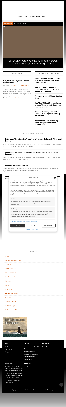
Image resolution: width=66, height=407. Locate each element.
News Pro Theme (26, 390)
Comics (19, 23)
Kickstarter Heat (10, 277)
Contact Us (8, 347)
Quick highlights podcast (31, 354)
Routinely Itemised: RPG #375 (16, 165)
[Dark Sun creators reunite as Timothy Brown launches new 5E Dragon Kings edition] (33, 42)
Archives (7, 256)
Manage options (48, 225)
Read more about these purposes (30, 221)
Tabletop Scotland (10, 301)
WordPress (47, 390)
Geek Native (33, 10)
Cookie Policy (28, 229)
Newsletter (8, 281)
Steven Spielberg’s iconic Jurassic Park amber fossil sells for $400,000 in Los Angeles (48, 80)
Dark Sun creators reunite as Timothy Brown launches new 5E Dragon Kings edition (33, 62)
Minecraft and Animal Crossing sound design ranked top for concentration (46, 123)
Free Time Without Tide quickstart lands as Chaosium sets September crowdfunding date (48, 105)
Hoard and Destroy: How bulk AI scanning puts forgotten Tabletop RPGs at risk (47, 114)
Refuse (33, 225)
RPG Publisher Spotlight (12, 293)
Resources (8, 289)
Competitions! (28, 359)
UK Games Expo (10, 306)
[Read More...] (18, 98)
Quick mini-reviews (29, 351)
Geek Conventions (10, 273)
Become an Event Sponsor (13, 260)
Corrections (8, 349)
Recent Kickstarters (29, 357)
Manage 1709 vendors (17, 221)
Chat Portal (8, 264)
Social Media (9, 297)
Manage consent (61, 385)
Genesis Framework (38, 390)
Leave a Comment (24, 85)
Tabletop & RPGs (8, 23)
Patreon (7, 285)
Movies (24, 23)
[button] (55, 177)
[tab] (8, 24)
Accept (18, 225)
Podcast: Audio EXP (11, 310)
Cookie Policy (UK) (10, 268)
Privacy (7, 352)
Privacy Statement (36, 229)
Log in (52, 390)
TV (14, 23)
